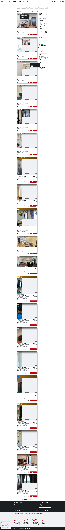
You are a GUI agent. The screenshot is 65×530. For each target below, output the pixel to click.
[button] (40, 19)
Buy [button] (8, 1)
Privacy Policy (8, 525)
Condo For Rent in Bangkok (26, 523)
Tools (42, 522)
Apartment (43, 53)
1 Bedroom (42, 68)
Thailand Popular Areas (35, 522)
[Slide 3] (26, 266)
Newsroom (22, 505)
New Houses (43, 519)
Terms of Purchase (29, 528)
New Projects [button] (14, 1)
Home (17, 4)
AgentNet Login (43, 523)
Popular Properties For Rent (26, 522)
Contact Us (22, 504)
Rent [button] (11, 1)
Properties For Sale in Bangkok (35, 524)
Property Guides (15, 519)
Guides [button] (23, 1)
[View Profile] (21, 14)
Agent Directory (40, 47)
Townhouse (40, 53)
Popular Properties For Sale (17, 522)
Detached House (45, 53)
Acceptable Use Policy (16, 528)
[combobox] (29, 6)
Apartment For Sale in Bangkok (17, 524)
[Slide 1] (25, 266)
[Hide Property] (34, 13)
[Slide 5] (27, 266)
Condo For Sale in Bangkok (17, 523)
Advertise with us (27, 1)
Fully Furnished (40, 71)
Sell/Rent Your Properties (45, 524)
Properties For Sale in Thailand (35, 523)
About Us (15, 505)
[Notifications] (60, 1)
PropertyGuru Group (16, 504)
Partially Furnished (45, 71)
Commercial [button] (19, 1)
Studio (39, 68)
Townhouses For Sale (25, 519)
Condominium (41, 53)
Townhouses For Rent (34, 519)
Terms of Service (21, 528)
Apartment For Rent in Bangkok (26, 524)
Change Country (41, 504)
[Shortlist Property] (36, 13)
